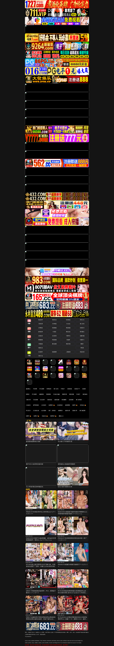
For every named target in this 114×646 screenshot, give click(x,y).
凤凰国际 (48, 394)
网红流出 (68, 331)
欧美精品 (68, 319)
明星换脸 (54, 339)
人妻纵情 (68, 352)
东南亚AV (82, 328)
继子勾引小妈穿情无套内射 (34, 464)
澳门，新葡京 (52, 410)
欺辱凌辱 (40, 331)
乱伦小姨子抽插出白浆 (65, 487)
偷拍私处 (49, 399)
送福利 (84, 389)
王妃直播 (35, 399)
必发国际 (71, 399)
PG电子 (63, 389)
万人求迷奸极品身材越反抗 (34, 487)
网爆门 (82, 344)
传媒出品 (40, 348)
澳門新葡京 (36, 405)
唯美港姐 (68, 328)
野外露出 (82, 331)
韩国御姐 (54, 328)
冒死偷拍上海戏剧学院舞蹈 (66, 464)
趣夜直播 (56, 399)
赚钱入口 (61, 416)
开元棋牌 (41, 389)
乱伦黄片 (42, 399)
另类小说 (40, 356)
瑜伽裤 (68, 339)
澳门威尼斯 (82, 410)
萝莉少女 (82, 319)
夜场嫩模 (64, 399)
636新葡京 (60, 405)
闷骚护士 (82, 339)
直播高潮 (64, 394)
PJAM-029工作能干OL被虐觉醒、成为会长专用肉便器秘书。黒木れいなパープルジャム (41, 539)
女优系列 (54, 336)
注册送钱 (69, 389)
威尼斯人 (28, 389)
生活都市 (40, 352)
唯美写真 (68, 344)
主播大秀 (28, 399)
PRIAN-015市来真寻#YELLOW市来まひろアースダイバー (41, 513)
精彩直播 (71, 394)
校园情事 (54, 352)
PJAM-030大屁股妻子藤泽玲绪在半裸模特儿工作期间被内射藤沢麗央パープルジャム (72, 513)
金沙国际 (43, 410)
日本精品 (54, 323)
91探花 (54, 331)
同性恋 (82, 348)
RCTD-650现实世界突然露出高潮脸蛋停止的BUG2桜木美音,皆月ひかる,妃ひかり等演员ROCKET (72, 592)
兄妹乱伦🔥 (45, 416)
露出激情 (54, 344)
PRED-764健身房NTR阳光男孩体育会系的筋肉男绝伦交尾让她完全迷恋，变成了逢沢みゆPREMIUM (40, 619)
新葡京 (27, 394)
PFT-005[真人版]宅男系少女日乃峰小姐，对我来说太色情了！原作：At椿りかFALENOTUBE (40, 565)
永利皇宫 (43, 405)
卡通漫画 (40, 344)
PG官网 (35, 389)
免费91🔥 (28, 416)
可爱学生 (68, 336)
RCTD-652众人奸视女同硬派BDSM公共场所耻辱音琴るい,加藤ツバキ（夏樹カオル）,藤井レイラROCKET (72, 619)
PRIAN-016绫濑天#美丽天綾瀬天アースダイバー (73, 565)
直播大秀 (74, 410)
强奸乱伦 (54, 319)
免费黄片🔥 (53, 416)
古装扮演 (40, 336)
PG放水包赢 (56, 394)
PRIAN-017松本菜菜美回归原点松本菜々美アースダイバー (72, 539)
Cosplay (68, 323)
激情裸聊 (67, 405)
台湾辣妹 (40, 328)
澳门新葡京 (79, 399)
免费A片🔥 (36, 416)
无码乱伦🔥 (83, 405)
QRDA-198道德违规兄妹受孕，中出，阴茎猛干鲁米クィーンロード (41, 592)
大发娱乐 (28, 405)
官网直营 (49, 389)
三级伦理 (40, 323)
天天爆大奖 (36, 410)
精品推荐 (40, 319)
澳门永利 (56, 389)
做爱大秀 (67, 410)
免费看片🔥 (52, 405)
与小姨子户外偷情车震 (65, 441)
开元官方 (28, 410)
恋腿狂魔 (82, 336)
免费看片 (60, 410)
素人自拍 (82, 323)
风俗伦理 (82, 352)
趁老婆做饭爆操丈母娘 (33, 441)
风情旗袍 (40, 339)
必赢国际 (41, 394)
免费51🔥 (74, 405)
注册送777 (77, 389)
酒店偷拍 (85, 394)
